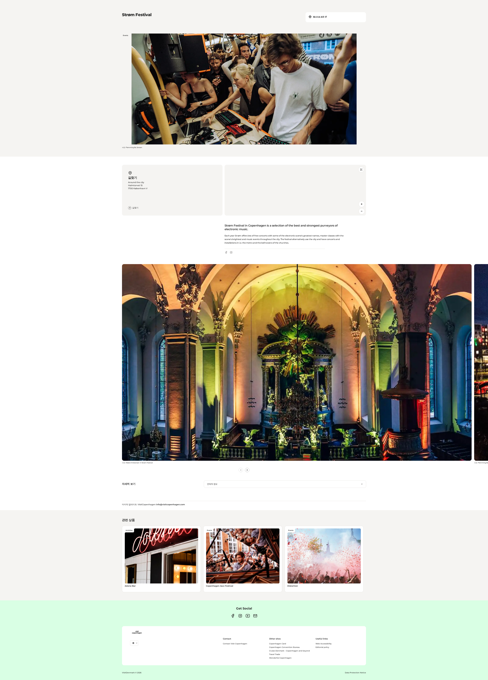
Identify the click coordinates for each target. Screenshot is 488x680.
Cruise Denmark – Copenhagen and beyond (289, 651)
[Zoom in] (362, 204)
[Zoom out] (362, 211)
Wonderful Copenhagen (280, 658)
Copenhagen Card (277, 644)
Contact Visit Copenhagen (235, 644)
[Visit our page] (240, 616)
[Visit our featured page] (248, 616)
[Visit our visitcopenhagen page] (233, 616)
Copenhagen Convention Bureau (284, 647)
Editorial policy (322, 647)
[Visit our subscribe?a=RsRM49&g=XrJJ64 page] (255, 616)
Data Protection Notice (355, 672)
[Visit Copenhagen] (137, 632)
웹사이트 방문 (318, 17)
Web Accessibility (324, 644)
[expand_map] (361, 169)
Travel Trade (274, 654)
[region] (295, 190)
